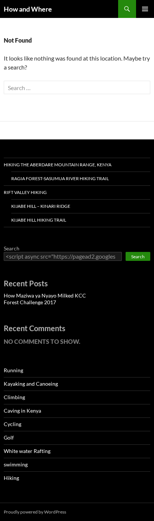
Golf (9, 437)
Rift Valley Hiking (25, 192)
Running (13, 370)
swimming (16, 464)
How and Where (28, 9)
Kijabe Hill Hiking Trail (38, 220)
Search (11, 248)
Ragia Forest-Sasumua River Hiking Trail (60, 178)
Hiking (11, 478)
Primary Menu (145, 9)
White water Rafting (27, 451)
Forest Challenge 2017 (30, 302)
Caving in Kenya (22, 410)
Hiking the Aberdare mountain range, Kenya (57, 164)
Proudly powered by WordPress (35, 512)
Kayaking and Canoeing (31, 383)
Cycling (12, 424)
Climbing (14, 397)
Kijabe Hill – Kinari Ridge (40, 206)
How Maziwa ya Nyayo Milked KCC (45, 295)
